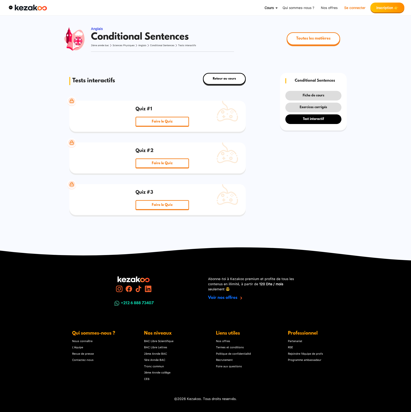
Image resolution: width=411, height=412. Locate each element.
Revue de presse (83, 353)
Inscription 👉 (387, 7)
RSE (290, 347)
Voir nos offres (223, 297)
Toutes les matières (313, 39)
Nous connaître (82, 340)
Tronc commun (154, 366)
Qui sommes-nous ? (298, 7)
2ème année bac (100, 45)
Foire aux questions (229, 366)
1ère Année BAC (154, 359)
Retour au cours (224, 79)
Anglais (142, 45)
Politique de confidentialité (233, 353)
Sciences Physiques (124, 45)
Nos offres (329, 7)
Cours (269, 7)
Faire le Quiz (162, 122)
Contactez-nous (83, 359)
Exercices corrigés (313, 107)
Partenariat (295, 340)
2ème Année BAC (155, 353)
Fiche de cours (313, 95)
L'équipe (77, 347)
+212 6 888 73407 (137, 303)
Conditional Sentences (162, 45)
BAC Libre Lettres (155, 347)
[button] (11, 7)
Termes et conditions (230, 347)
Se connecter (354, 7)
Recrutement (224, 359)
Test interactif (313, 119)
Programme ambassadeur (304, 359)
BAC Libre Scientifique (158, 340)
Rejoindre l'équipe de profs (305, 353)
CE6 (146, 378)
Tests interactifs (187, 45)
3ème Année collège (157, 372)
